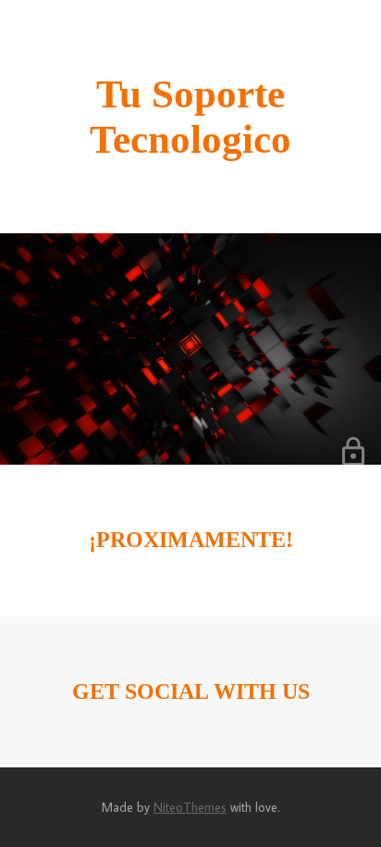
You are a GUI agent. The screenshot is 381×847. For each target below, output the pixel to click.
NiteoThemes (190, 807)
